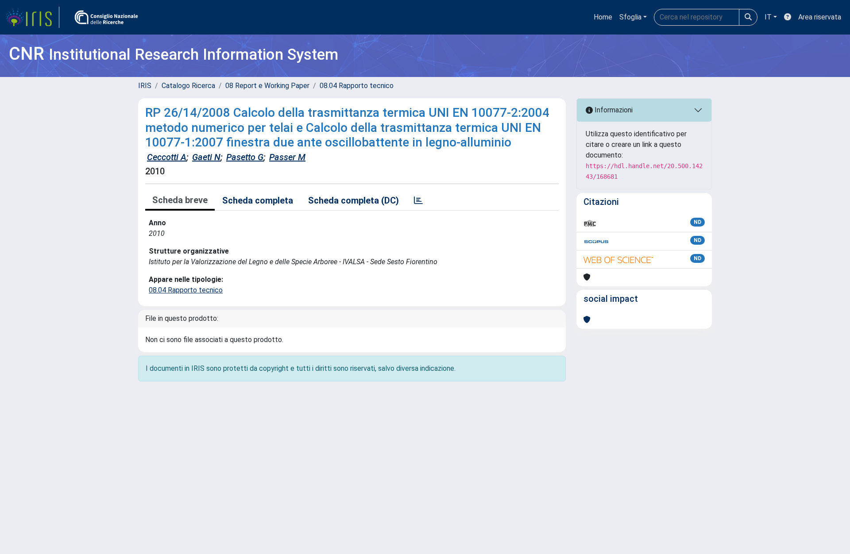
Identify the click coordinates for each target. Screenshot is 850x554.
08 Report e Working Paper (267, 85)
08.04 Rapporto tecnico (357, 85)
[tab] (418, 200)
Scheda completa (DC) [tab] (353, 200)
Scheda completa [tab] (257, 200)
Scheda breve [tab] (180, 200)
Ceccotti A (166, 157)
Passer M (287, 157)
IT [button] (768, 17)
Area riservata (819, 17)
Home (603, 17)
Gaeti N (206, 157)
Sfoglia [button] (630, 17)
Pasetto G (244, 157)
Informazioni (613, 110)
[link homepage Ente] (106, 17)
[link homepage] (32, 17)
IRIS (144, 85)
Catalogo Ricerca (188, 85)
